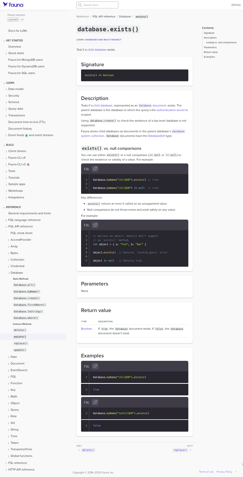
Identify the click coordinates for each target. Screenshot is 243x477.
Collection (17, 259)
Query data (15, 108)
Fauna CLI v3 (17, 164)
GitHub (236, 5)
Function (16, 383)
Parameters (210, 47)
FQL (13, 376)
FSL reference (17, 463)
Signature (209, 33)
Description (210, 37)
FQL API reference (20, 226)
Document (17, 363)
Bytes (14, 253)
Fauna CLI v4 (17, 157)
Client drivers (17, 151)
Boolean (86, 328)
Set (13, 423)
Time (14, 436)
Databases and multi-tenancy (103, 39)
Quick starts (16, 53)
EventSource (19, 370)
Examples (209, 57)
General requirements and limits (29, 213)
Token (15, 443)
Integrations (16, 197)
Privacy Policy (224, 472)
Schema (13, 102)
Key (13, 390)
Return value (211, 52)
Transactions (16, 115)
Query (15, 410)
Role (14, 416)
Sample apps (16, 184)
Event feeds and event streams (30, 135)
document (152, 105)
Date (14, 357)
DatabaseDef (156, 136)
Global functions (21, 456)
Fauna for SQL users (21, 73)
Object (15, 403)
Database (17, 272)
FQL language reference (24, 220)
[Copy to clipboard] (95, 169)
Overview (14, 46)
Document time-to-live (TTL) (26, 122)
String (14, 429)
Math (14, 396)
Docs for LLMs (17, 30)
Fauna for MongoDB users (25, 60)
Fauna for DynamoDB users (26, 66)
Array (14, 246)
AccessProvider (21, 239)
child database (97, 49)
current (13, 20)
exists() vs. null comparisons (221, 42)
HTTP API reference (21, 469)
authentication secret (171, 110)
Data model (16, 89)
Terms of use (206, 472)
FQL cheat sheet (21, 233)
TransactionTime (21, 449)
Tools (11, 171)
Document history (20, 128)
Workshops (15, 190)
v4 (22, 20)
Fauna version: (16, 15)
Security (13, 95)
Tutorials (14, 177)
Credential (17, 266)
